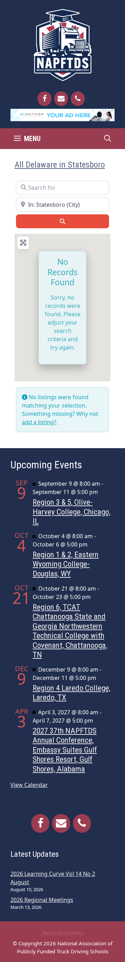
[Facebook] (44, 98)
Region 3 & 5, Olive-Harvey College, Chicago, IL (71, 512)
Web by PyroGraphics (62, 933)
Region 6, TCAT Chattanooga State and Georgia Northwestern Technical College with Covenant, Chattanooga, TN (70, 631)
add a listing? (39, 422)
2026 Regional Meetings (41, 900)
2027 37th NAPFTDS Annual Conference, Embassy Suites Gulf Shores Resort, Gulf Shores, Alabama (65, 750)
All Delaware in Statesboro (60, 164)
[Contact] (61, 98)
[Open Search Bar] (107, 138)
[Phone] (78, 98)
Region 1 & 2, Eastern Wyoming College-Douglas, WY (66, 564)
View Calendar (29, 785)
